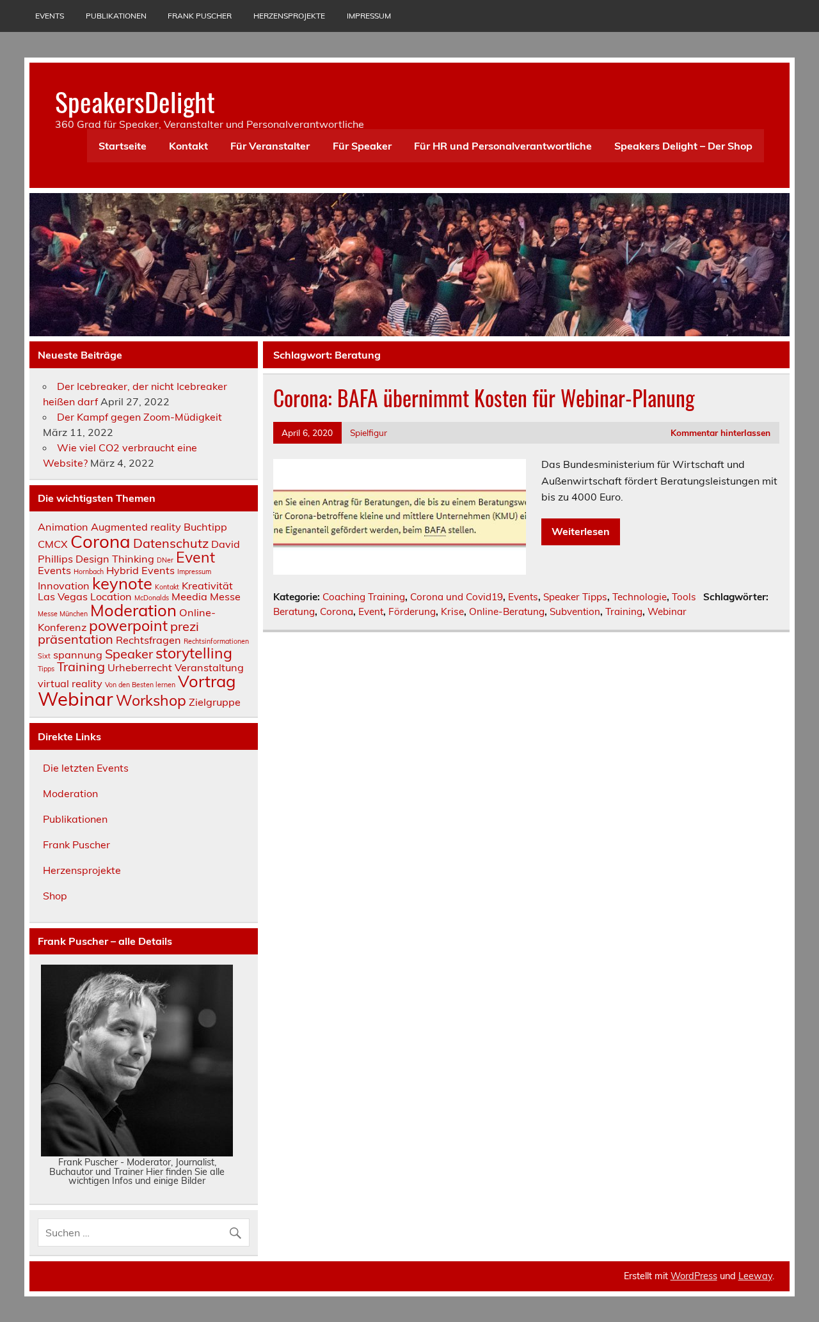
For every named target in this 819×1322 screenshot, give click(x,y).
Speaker (129, 654)
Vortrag (206, 681)
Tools (684, 597)
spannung (77, 654)
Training (623, 611)
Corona (336, 611)
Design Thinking (115, 558)
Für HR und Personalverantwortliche (503, 145)
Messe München (63, 613)
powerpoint (128, 625)
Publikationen (116, 15)
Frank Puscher (200, 15)
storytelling (193, 653)
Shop (55, 895)
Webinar (667, 611)
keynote (122, 583)
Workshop (151, 700)
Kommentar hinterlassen (720, 432)
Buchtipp (205, 526)
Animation (63, 526)
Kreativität (207, 585)
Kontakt (188, 145)
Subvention (575, 611)
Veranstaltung (209, 667)
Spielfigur (368, 432)
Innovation (64, 585)
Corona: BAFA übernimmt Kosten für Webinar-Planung (484, 398)
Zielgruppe (215, 702)
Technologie (639, 597)
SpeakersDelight (135, 101)
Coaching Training (363, 597)
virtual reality (70, 683)
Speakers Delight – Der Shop (683, 145)
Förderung (412, 611)
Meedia (189, 596)
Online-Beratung (507, 611)
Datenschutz (171, 543)
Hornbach (89, 571)
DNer (165, 560)
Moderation (133, 610)
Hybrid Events (140, 570)
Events (49, 15)
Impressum (369, 15)
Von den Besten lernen (140, 684)
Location (111, 596)
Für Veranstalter (270, 145)
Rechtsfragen (148, 640)
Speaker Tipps (575, 597)
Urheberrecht (139, 667)
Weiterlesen (581, 531)
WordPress (694, 1276)
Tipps (46, 668)
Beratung (294, 611)
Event (370, 611)
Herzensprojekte (289, 15)
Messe (225, 596)
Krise (452, 611)
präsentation (75, 639)
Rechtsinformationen (216, 641)
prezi (184, 626)
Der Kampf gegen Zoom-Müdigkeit (139, 416)
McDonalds (151, 597)
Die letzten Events (86, 767)
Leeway (755, 1276)
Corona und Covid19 (456, 597)
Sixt (44, 655)
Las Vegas (63, 596)
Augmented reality (136, 526)
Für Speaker (362, 145)
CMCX (53, 544)
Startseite (123, 145)
